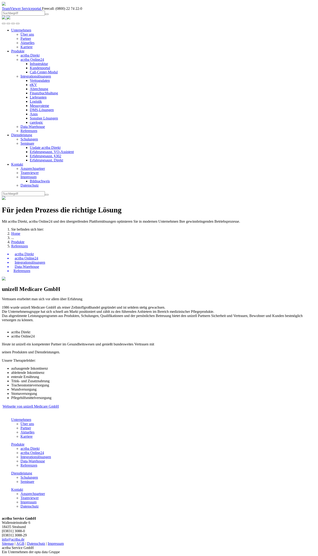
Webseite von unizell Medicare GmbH (31, 406)
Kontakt (17, 489)
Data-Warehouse (32, 461)
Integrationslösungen (35, 457)
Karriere (26, 436)
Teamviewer (29, 498)
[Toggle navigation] (18, 23)
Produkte (17, 242)
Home (15, 233)
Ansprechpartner (32, 494)
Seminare (27, 482)
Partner (25, 428)
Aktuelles (27, 432)
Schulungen (29, 477)
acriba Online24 (32, 453)
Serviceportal (32, 8)
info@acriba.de (13, 539)
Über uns (27, 424)
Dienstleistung (21, 473)
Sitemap (8, 544)
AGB (20, 544)
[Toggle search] (13, 23)
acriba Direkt (30, 448)
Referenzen (19, 246)
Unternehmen (21, 420)
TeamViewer (12, 8)
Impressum (28, 502)
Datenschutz (29, 506)
